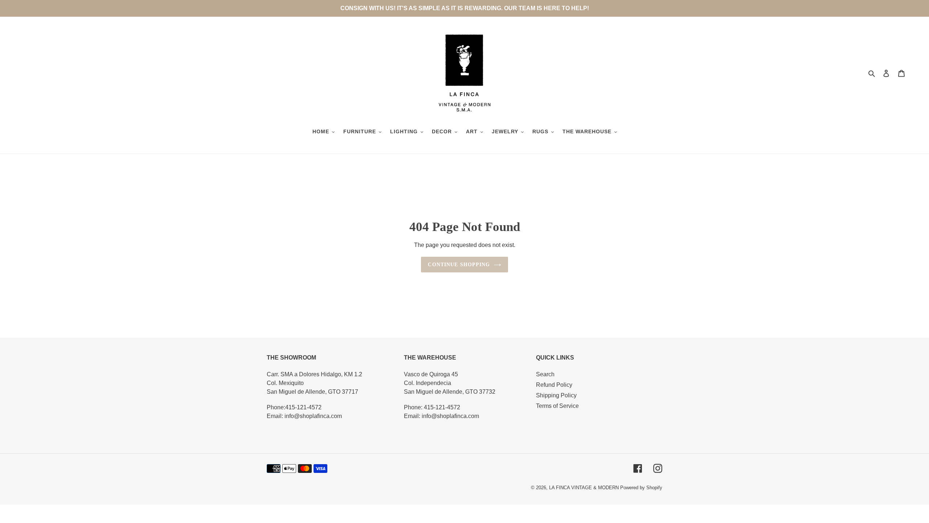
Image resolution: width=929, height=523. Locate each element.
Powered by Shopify (641, 487)
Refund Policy (554, 385)
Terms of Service (557, 406)
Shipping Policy (556, 395)
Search (545, 374)
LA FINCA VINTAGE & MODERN (584, 487)
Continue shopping (459, 264)
